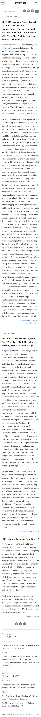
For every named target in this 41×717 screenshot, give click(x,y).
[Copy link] (22, 39)
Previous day (6, 634)
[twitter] (28, 10)
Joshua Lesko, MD (32, 617)
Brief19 (20, 3)
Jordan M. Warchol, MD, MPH (28, 531)
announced (22, 547)
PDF (37, 11)
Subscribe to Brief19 (32, 714)
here (30, 204)
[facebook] (24, 10)
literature (20, 188)
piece (7, 350)
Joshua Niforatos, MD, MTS (29, 320)
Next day (5, 673)
